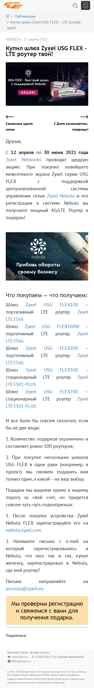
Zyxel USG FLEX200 (52, 348)
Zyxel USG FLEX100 (52, 305)
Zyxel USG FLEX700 (52, 391)
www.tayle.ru (20, 657)
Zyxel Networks (23, 159)
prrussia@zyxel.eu (25, 588)
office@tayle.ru (21, 661)
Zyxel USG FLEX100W (52, 326)
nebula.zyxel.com (23, 530)
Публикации (25, 16)
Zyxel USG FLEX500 (52, 370)
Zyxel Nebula (61, 196)
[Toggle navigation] (85, 5)
